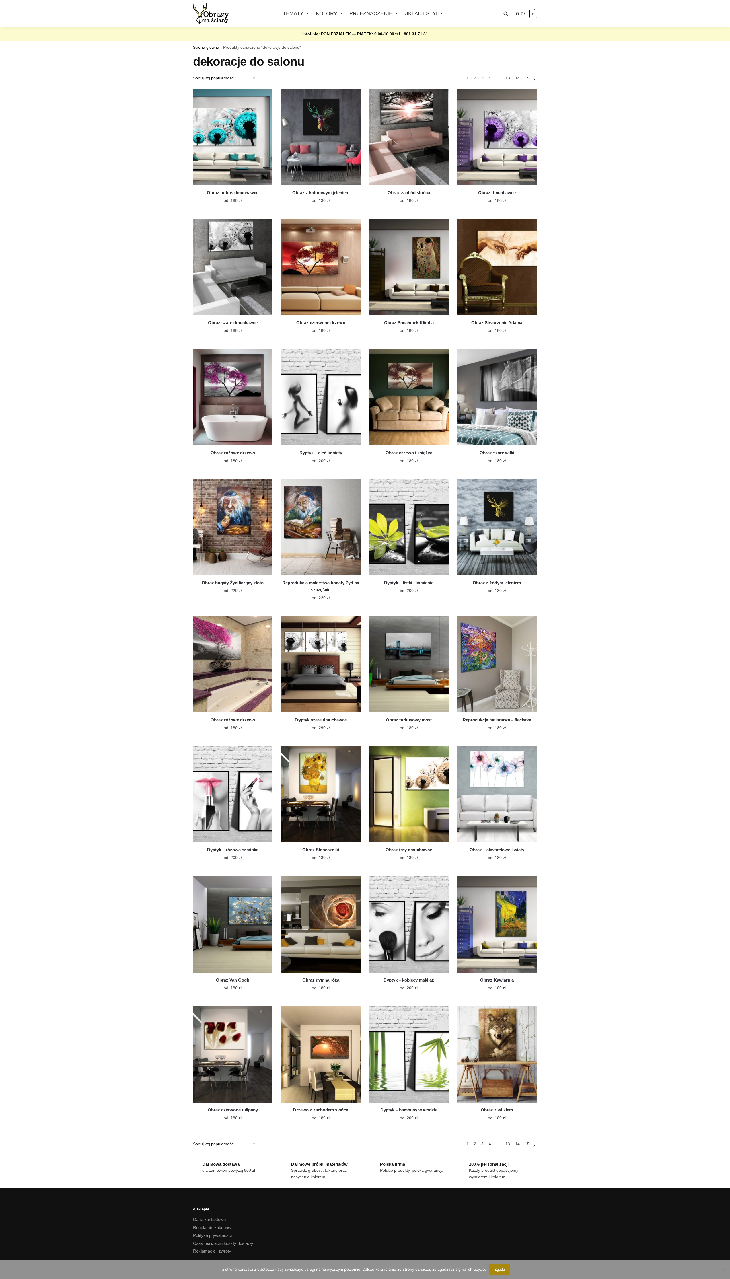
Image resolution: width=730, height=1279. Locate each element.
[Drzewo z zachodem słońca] (321, 1054)
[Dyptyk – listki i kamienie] (409, 527)
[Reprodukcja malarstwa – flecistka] (497, 664)
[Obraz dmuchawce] (497, 137)
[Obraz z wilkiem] (497, 1054)
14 (517, 78)
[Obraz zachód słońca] (409, 137)
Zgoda (500, 1269)
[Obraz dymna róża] (321, 924)
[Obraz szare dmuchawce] (232, 267)
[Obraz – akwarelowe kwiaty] (497, 794)
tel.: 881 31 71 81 (411, 34)
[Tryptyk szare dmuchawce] (321, 664)
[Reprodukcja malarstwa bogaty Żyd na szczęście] (321, 527)
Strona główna (206, 47)
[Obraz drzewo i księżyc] (409, 397)
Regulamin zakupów (212, 1227)
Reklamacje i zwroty (212, 1251)
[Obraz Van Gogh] (232, 924)
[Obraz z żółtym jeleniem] (497, 527)
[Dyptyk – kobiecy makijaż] (409, 924)
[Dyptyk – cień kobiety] (321, 397)
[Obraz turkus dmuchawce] (232, 137)
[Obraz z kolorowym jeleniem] (321, 137)
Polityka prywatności (212, 1235)
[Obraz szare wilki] (497, 397)
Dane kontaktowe (209, 1219)
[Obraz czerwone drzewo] (321, 267)
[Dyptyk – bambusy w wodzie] (409, 1054)
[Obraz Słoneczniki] (321, 794)
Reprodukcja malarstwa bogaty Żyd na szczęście (320, 586)
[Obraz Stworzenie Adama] (497, 267)
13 (507, 78)
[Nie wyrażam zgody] (723, 1269)
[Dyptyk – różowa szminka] (232, 794)
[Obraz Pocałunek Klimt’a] (409, 267)
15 (527, 78)
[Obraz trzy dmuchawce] (409, 794)
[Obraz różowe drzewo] (232, 397)
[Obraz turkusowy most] (409, 664)
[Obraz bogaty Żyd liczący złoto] (232, 527)
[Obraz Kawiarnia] (497, 924)
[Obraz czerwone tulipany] (232, 1054)
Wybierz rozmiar (228, 197)
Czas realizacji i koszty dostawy (223, 1243)
